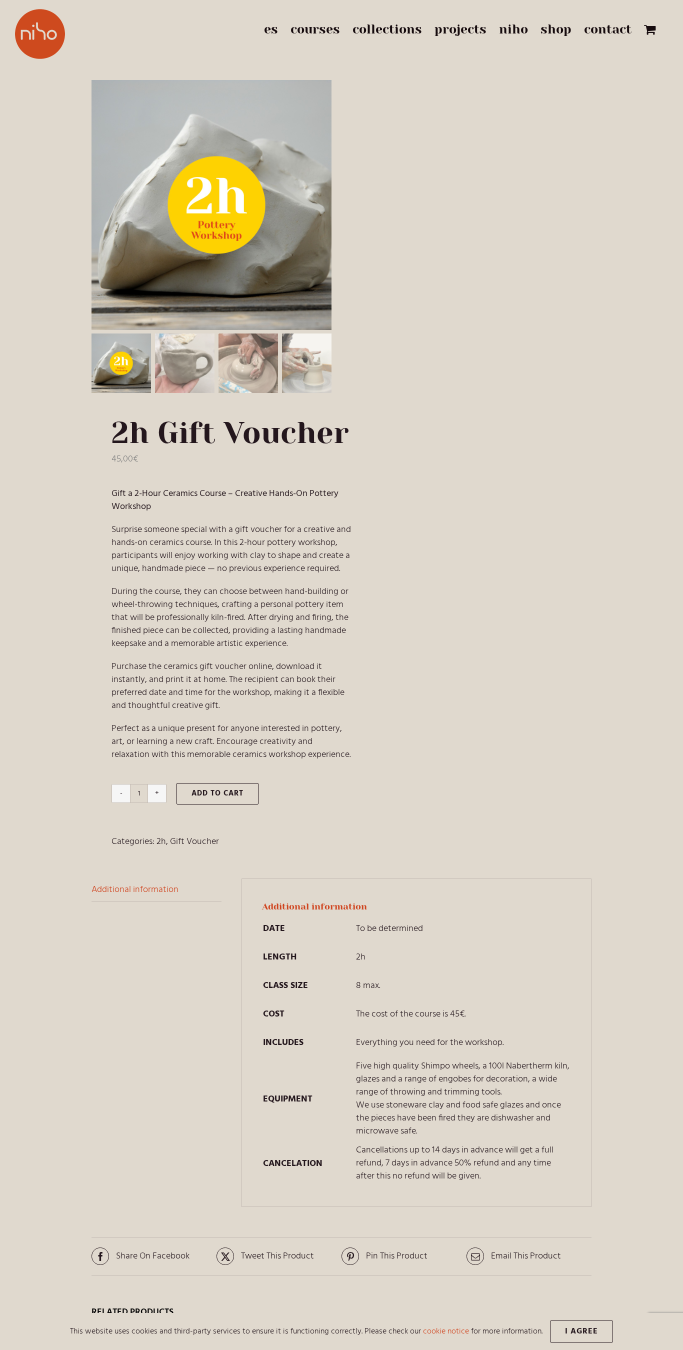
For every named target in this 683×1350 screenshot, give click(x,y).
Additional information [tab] (135, 889)
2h (161, 841)
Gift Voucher (194, 841)
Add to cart (218, 794)
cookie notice (446, 1331)
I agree (581, 1331)
